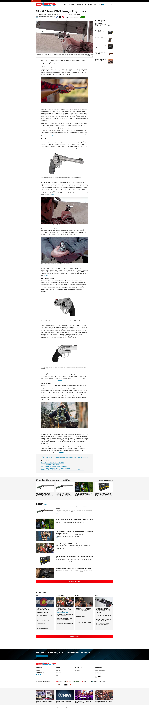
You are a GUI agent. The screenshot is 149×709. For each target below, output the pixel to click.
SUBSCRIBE (42, 656)
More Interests (50, 593)
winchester (48, 458)
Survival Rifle (107, 613)
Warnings (56, 707)
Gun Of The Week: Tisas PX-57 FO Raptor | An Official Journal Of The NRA (104, 616)
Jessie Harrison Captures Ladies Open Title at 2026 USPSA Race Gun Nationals (74, 532)
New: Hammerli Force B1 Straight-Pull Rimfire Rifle (54, 466)
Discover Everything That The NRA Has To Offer (83, 702)
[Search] (112, 4)
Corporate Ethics (50, 707)
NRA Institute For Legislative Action (81, 669)
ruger (57, 457)
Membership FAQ (98, 672)
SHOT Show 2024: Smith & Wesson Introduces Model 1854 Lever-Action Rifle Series (62, 470)
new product (61, 457)
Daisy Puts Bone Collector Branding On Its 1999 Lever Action (73, 507)
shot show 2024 (49, 457)
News (65, 4)
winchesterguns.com (53, 136)
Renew (46, 1)
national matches (61, 612)
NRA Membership (98, 669)
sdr (74, 457)
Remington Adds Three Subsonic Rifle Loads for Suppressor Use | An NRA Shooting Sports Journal (103, 494)
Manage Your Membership (99, 673)
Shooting (83, 613)
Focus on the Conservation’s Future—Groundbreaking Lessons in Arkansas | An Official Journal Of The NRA (45, 627)
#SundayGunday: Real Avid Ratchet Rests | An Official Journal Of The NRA (83, 609)
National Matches (81, 4)
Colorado (39, 613)
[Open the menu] (103, 4)
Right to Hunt (45, 613)
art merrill (43, 457)
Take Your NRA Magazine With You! (44, 702)
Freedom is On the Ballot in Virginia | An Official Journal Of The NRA (103, 620)
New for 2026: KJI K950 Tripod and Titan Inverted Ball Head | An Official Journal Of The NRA (45, 617)
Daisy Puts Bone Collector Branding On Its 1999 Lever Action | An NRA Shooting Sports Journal (44, 495)
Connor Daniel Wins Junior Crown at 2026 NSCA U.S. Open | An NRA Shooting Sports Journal (84, 494)
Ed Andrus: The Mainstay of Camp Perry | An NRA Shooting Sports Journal (64, 619)
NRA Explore (77, 670)
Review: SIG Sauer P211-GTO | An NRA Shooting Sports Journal (83, 615)
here (53, 194)
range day (54, 457)
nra (57, 612)
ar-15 (51, 458)
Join (43, 1)
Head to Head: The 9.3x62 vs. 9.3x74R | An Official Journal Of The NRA (83, 623)
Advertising (38, 670)
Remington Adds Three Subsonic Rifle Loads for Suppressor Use (74, 557)
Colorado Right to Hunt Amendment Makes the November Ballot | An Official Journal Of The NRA (44, 610)
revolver (71, 457)
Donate (49, 1)
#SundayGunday (99, 613)
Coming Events (72, 4)
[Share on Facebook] (57, 16)
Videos (95, 4)
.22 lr (54, 458)
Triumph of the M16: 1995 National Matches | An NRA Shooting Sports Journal (65, 623)
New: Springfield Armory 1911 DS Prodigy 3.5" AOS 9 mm (73, 569)
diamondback (66, 457)
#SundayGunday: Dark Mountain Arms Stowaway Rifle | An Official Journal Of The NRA (103, 610)
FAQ (61, 707)
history (67, 612)
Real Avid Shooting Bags (81, 612)
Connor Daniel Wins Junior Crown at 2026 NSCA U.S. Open (74, 519)
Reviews (90, 4)
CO (41, 613)
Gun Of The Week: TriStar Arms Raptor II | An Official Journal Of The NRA (103, 624)
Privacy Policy (38, 707)
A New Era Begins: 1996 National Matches (69, 544)
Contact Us (38, 669)
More (45, 504)
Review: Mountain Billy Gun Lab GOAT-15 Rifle (52, 463)
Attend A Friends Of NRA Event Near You (103, 702)
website (46, 275)
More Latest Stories (79, 581)
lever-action (77, 457)
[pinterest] (62, 16)
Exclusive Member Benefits (100, 670)
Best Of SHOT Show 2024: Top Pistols (50, 464)
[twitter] (60, 16)
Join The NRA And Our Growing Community (64, 702)
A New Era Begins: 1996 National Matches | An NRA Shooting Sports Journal (64, 609)
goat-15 (44, 458)
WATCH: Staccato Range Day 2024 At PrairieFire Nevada (55, 468)
